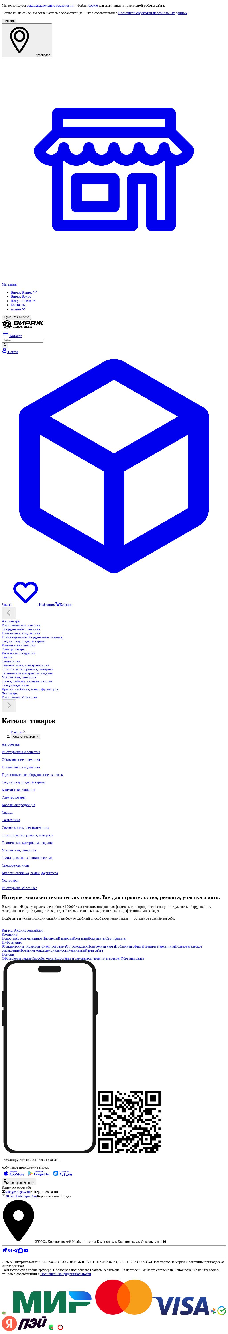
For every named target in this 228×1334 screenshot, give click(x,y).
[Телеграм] (15, 1252)
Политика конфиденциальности (44, 950)
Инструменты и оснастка (21, 625)
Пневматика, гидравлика (21, 633)
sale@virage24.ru (17, 1192)
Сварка (7, 657)
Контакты (18, 305)
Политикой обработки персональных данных (152, 13)
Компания (9, 934)
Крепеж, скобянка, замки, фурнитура (30, 689)
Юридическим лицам (18, 946)
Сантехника (11, 661)
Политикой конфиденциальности (65, 1274)
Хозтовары (10, 693)
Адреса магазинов (29, 938)
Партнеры (50, 938)
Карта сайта (94, 950)
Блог (39, 930)
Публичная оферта (129, 946)
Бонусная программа (50, 946)
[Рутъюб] (4, 1252)
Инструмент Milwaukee (19, 697)
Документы (96, 938)
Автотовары (11, 621)
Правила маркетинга (159, 946)
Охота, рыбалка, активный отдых (27, 681)
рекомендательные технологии (50, 5)
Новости (8, 938)
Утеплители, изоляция (19, 677)
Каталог (8, 930)
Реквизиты (76, 950)
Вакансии (65, 938)
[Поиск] (5, 345)
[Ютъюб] (26, 1252)
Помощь (8, 954)
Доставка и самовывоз (74, 958)
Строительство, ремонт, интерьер (27, 669)
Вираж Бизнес (22, 292)
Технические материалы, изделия (27, 673)
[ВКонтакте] (10, 1252)
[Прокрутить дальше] (9, 705)
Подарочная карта (101, 946)
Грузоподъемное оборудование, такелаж (32, 637)
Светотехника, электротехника (25, 665)
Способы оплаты (44, 958)
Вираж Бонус (21, 296)
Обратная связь (132, 958)
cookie (93, 5)
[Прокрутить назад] (9, 613)
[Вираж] (23, 328)
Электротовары (13, 649)
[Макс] (21, 1252)
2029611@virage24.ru (21, 1196)
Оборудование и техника (21, 629)
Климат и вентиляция (18, 645)
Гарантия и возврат (106, 958)
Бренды (30, 930)
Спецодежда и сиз (15, 685)
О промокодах (77, 946)
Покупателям (21, 301)
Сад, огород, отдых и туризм (23, 641)
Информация (12, 942)
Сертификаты (115, 938)
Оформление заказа (16, 958)
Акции (16, 309)
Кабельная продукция (18, 653)
